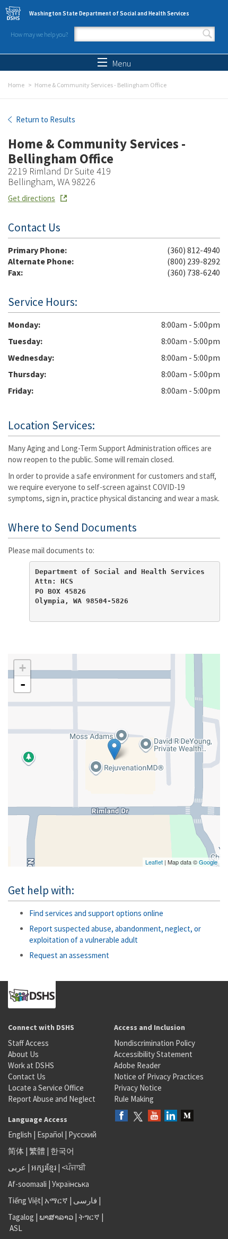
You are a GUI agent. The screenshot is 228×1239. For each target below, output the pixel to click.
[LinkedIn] (170, 1116)
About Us (23, 1054)
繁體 (38, 1151)
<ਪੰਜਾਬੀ (74, 1167)
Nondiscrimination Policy (154, 1043)
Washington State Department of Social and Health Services (109, 13)
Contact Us (27, 1076)
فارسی (84, 1200)
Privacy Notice (138, 1088)
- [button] (23, 684)
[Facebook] (121, 1116)
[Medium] (187, 1116)
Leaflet (154, 862)
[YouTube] (154, 1116)
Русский (82, 1134)
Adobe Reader (137, 1065)
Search (207, 34)
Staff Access (28, 1043)
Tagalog (21, 1217)
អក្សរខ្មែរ (43, 1167)
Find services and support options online (96, 913)
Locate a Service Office (46, 1088)
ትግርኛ (89, 1217)
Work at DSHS (31, 1065)
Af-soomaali (27, 1184)
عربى (17, 1167)
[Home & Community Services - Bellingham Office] (114, 749)
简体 (16, 1151)
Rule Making (134, 1099)
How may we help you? (39, 34)
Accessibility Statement (153, 1054)
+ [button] (22, 668)
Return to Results (44, 119)
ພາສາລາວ (56, 1217)
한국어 (62, 1151)
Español (50, 1134)
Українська (70, 1184)
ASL (16, 1228)
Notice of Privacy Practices (159, 1076)
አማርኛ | (58, 1200)
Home (16, 85)
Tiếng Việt (24, 1200)
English (20, 1134)
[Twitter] (137, 1116)
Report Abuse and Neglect (51, 1099)
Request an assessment (69, 955)
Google (208, 862)
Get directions (31, 198)
